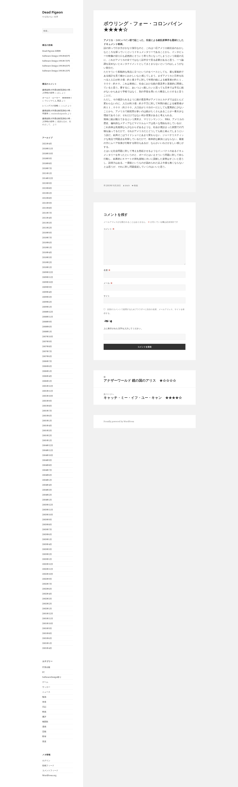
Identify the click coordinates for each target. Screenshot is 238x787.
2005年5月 (47, 420)
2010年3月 (47, 257)
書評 (44, 716)
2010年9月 (47, 232)
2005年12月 (47, 386)
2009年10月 (47, 282)
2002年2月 (47, 603)
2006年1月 (47, 381)
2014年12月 (47, 178)
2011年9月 (47, 203)
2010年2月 (47, 262)
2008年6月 (47, 326)
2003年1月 (47, 559)
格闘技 (45, 721)
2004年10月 (47, 455)
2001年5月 (47, 643)
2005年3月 (47, 430)
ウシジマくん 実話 (53, 100)
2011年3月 (47, 222)
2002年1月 (47, 608)
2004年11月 (47, 450)
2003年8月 (47, 524)
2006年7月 (47, 361)
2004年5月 (47, 480)
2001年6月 (47, 638)
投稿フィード (48, 765)
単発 (44, 701)
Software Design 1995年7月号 (56, 60)
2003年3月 (47, 549)
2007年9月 (47, 341)
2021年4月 (47, 143)
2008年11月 (47, 316)
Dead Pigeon (52, 12)
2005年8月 (47, 405)
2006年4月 (47, 376)
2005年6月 (47, 415)
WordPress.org (49, 775)
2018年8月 (47, 163)
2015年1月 (47, 173)
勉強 (44, 696)
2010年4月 (47, 252)
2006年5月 (47, 371)
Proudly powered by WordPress (119, 421)
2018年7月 (47, 168)
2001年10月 (47, 623)
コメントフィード (50, 770)
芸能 (44, 731)
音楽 (44, 741)
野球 (44, 736)
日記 (44, 706)
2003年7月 (47, 529)
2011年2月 (47, 227)
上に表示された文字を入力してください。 (123, 328)
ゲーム (45, 682)
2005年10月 (47, 395)
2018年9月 (47, 158)
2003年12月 (47, 504)
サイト (107, 296)
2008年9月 (47, 321)
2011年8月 (47, 208)
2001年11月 (47, 618)
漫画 (44, 726)
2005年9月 (47, 400)
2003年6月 (47, 534)
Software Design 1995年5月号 (56, 70)
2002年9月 (47, 579)
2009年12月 (47, 272)
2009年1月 (47, 306)
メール (108, 283)
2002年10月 (47, 574)
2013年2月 (47, 193)
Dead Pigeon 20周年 (51, 51)
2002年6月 (47, 588)
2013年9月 (47, 183)
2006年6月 (47, 366)
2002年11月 (47, 569)
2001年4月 (47, 648)
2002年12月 (47, 564)
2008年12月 (47, 311)
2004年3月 (47, 489)
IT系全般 (46, 667)
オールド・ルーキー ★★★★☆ (57, 97)
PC (43, 672)
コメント (109, 229)
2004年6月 (47, 475)
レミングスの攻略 (50, 105)
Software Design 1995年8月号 (56, 56)
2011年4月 (47, 217)
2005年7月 (47, 410)
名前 (107, 270)
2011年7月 (47, 212)
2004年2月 (47, 494)
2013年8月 (47, 188)
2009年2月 (47, 302)
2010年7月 (47, 237)
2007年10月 (47, 336)
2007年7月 (47, 351)
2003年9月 (47, 519)
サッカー (46, 687)
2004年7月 (47, 470)
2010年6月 (47, 242)
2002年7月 (47, 583)
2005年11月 (47, 391)
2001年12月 (47, 613)
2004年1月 (47, 499)
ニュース (46, 692)
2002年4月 (47, 593)
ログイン (46, 760)
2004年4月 (47, 485)
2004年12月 (47, 445)
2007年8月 (47, 346)
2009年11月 (47, 277)
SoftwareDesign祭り (51, 677)
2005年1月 (47, 440)
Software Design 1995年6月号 (56, 65)
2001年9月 (47, 628)
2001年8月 (47, 633)
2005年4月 (47, 425)
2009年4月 (47, 292)
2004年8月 (47, 465)
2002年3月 (47, 598)
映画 (44, 711)
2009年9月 (47, 287)
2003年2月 (47, 554)
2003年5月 (47, 539)
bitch (127, 185)
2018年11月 (47, 148)
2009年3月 (47, 297)
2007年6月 (47, 356)
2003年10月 (47, 514)
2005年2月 (47, 435)
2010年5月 (47, 247)
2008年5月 (47, 331)
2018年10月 (47, 153)
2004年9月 (47, 460)
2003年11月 (47, 509)
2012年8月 (47, 198)
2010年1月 (47, 267)
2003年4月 (47, 544)
